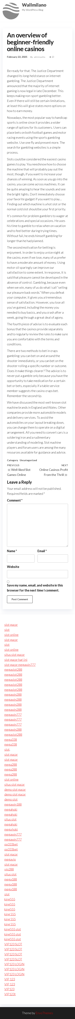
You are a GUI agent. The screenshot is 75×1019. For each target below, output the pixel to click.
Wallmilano (34, 5)
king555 (9, 899)
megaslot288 (13, 669)
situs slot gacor (14, 655)
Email (42, 551)
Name (12, 551)
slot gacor (11, 625)
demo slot (11, 799)
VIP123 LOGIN (14, 964)
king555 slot (12, 929)
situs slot (10, 819)
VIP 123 (9, 979)
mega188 (10, 879)
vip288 (9, 869)
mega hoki (11, 829)
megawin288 (13, 694)
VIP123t (10, 994)
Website (13, 567)
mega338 (10, 739)
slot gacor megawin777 (20, 665)
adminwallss (40, 57)
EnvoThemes (44, 1013)
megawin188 (13, 804)
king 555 (10, 914)
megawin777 (13, 714)
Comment (14, 500)
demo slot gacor (15, 789)
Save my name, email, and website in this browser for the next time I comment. (35, 587)
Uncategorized (28, 460)
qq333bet (11, 844)
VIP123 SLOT (13, 944)
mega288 (10, 764)
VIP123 (9, 989)
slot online (11, 635)
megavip (10, 859)
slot (7, 630)
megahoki (10, 809)
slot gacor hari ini (15, 660)
